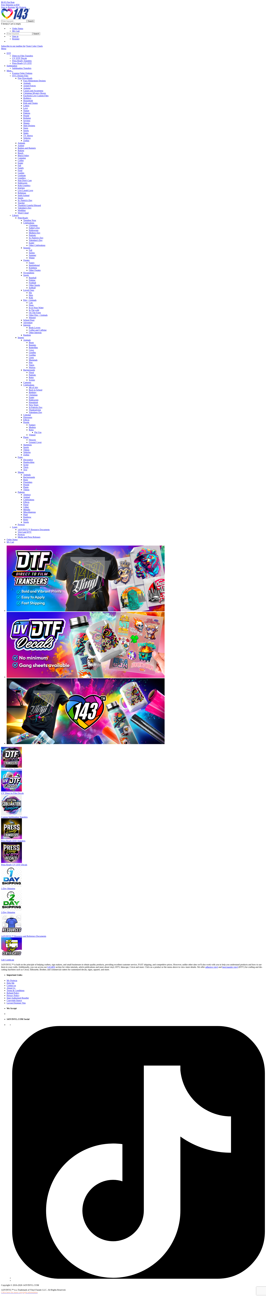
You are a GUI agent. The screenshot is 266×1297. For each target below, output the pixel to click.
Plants (26, 437)
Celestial (27, 415)
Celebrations (28, 223)
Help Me (10, 983)
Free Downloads (25, 78)
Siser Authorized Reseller (18, 998)
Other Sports (34, 285)
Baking (21, 150)
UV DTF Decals (19, 58)
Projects (21, 524)
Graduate (22, 175)
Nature (26, 110)
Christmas (33, 225)
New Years (33, 405)
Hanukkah (33, 402)
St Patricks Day (35, 407)
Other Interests (35, 332)
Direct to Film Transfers (22, 56)
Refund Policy (13, 993)
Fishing (32, 280)
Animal (26, 497)
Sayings (26, 120)
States (25, 133)
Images (21, 337)
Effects (26, 420)
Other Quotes (35, 270)
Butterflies (33, 347)
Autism (21, 145)
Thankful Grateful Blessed (29, 205)
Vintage (32, 435)
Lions (31, 357)
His (30, 292)
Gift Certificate (7, 960)
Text (25, 470)
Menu (3, 48)
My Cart (16, 31)
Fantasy (32, 425)
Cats (31, 302)
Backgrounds (29, 370)
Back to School (35, 390)
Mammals (33, 360)
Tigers (31, 365)
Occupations (28, 273)
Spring (32, 253)
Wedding (22, 210)
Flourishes (27, 482)
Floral (31, 372)
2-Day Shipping (8, 912)
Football (32, 283)
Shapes (26, 123)
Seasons (26, 248)
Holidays (27, 98)
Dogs (31, 305)
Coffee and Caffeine (38, 330)
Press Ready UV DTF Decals (14, 865)
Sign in (4, 7)
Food (20, 170)
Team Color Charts (34, 46)
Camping (22, 158)
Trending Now (29, 220)
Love (25, 108)
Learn (14, 527)
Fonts (20, 457)
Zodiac (26, 140)
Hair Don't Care (25, 180)
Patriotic (32, 235)
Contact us (11, 985)
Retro (31, 377)
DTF (9, 53)
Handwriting (28, 462)
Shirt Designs (29, 125)
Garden (21, 173)
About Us (11, 988)
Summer (32, 255)
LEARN (51, 967)
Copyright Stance (14, 1000)
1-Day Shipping (8, 888)
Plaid (25, 514)
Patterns (26, 113)
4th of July (33, 387)
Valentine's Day (24, 208)
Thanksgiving (35, 410)
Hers (31, 295)
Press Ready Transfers (22, 61)
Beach (20, 153)
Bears (31, 342)
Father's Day (34, 228)
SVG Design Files (20, 76)
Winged (32, 317)
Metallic (26, 509)
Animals (27, 83)
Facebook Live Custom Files (35, 95)
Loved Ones (28, 290)
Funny (31, 263)
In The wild (34, 310)
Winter (32, 258)
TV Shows (28, 135)
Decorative (28, 460)
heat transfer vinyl (230, 967)
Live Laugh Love (25, 190)
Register (11, 7)
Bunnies (32, 345)
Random (27, 335)
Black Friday (23, 155)
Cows (31, 350)
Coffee (21, 160)
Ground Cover (35, 442)
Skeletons (27, 445)
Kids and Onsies (30, 103)
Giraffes (32, 352)
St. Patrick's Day (25, 200)
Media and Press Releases (29, 537)
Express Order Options (22, 73)
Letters (26, 105)
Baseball (32, 278)
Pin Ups (37, 432)
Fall (19, 165)
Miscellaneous (29, 512)
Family (21, 168)
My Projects (21, 7)
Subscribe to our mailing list (13, 46)
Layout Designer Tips (16, 1003)
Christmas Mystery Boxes (34, 93)
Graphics (22, 178)
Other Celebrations (37, 245)
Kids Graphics (24, 185)
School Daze (28, 320)
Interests (26, 325)
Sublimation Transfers (21, 68)
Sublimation (12, 66)
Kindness (33, 268)
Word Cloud (23, 213)
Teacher (21, 203)
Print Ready (23, 218)
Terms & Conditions (15, 990)
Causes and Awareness (33, 90)
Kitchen (21, 188)
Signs (25, 128)
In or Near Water (36, 307)
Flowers (32, 440)
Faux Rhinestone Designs (34, 81)
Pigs (31, 362)
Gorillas (32, 355)
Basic (25, 480)
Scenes (32, 380)
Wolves (32, 367)
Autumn (26, 88)
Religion (27, 118)
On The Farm (35, 312)
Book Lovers (34, 327)
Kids (31, 297)
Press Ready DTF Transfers (13, 841)
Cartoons (27, 382)
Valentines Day (35, 412)
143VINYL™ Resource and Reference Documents (23, 936)
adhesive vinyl (211, 967)
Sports (26, 130)
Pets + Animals (29, 300)
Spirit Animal (23, 195)
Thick (25, 467)
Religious (22, 193)
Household (28, 100)
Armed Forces (29, 86)
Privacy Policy (13, 995)
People (26, 115)
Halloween (22, 183)
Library (15, 215)
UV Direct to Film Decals (12, 793)
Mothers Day (34, 233)
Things (26, 450)
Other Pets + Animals (38, 315)
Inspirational (34, 265)
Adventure (28, 322)
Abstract (27, 494)
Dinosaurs (27, 417)
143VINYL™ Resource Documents (34, 529)
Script (25, 465)
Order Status (17, 28)
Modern (32, 427)
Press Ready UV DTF (22, 63)
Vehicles (27, 138)
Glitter (26, 507)
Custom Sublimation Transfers (14, 817)
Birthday (32, 392)
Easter (20, 163)
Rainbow (27, 517)
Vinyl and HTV (25, 532)
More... (10, 71)
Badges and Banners (27, 148)
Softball (32, 287)
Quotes (26, 260)
